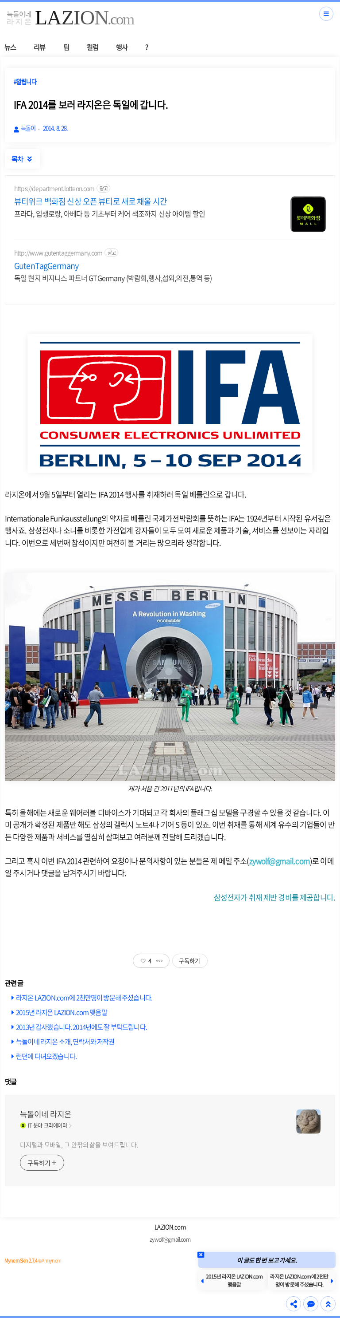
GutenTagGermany (46, 265)
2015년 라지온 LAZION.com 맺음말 (61, 1012)
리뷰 (39, 47)
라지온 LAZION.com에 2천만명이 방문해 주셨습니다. (84, 997)
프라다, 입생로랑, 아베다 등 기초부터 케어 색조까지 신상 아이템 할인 (109, 213)
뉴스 (10, 47)
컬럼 (92, 47)
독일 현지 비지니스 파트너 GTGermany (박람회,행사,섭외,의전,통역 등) (113, 277)
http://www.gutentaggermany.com (58, 252)
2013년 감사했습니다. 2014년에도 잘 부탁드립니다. (81, 1027)
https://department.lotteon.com (54, 188)
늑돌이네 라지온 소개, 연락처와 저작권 (65, 1041)
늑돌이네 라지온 (45, 1114)
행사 (122, 47)
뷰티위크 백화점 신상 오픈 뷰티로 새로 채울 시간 (90, 201)
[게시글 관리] (159, 960)
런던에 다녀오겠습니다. (46, 1056)
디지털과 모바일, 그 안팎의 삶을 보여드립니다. (79, 1144)
